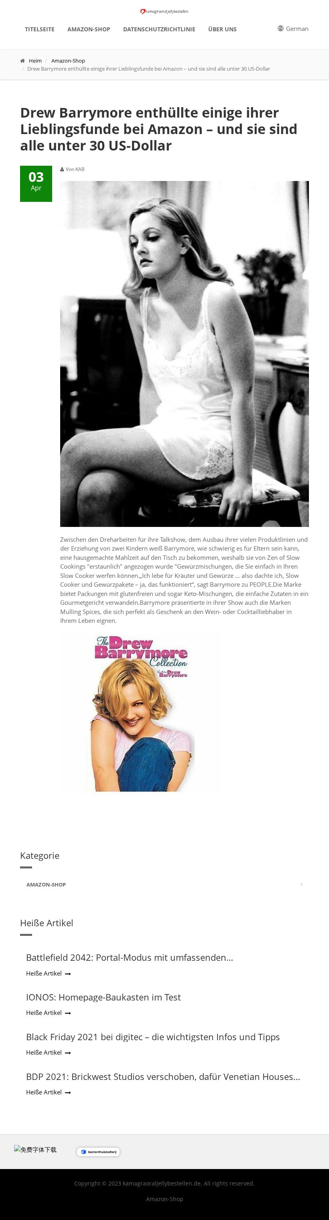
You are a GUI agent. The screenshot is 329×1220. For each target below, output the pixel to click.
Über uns (222, 29)
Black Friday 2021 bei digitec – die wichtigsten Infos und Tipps (153, 1037)
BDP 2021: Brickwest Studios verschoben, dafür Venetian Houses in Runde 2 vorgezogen (159, 1081)
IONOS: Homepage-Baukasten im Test (103, 997)
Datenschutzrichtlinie (159, 29)
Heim (35, 60)
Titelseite (40, 29)
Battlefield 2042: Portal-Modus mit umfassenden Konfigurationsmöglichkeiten (126, 962)
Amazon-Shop (88, 29)
